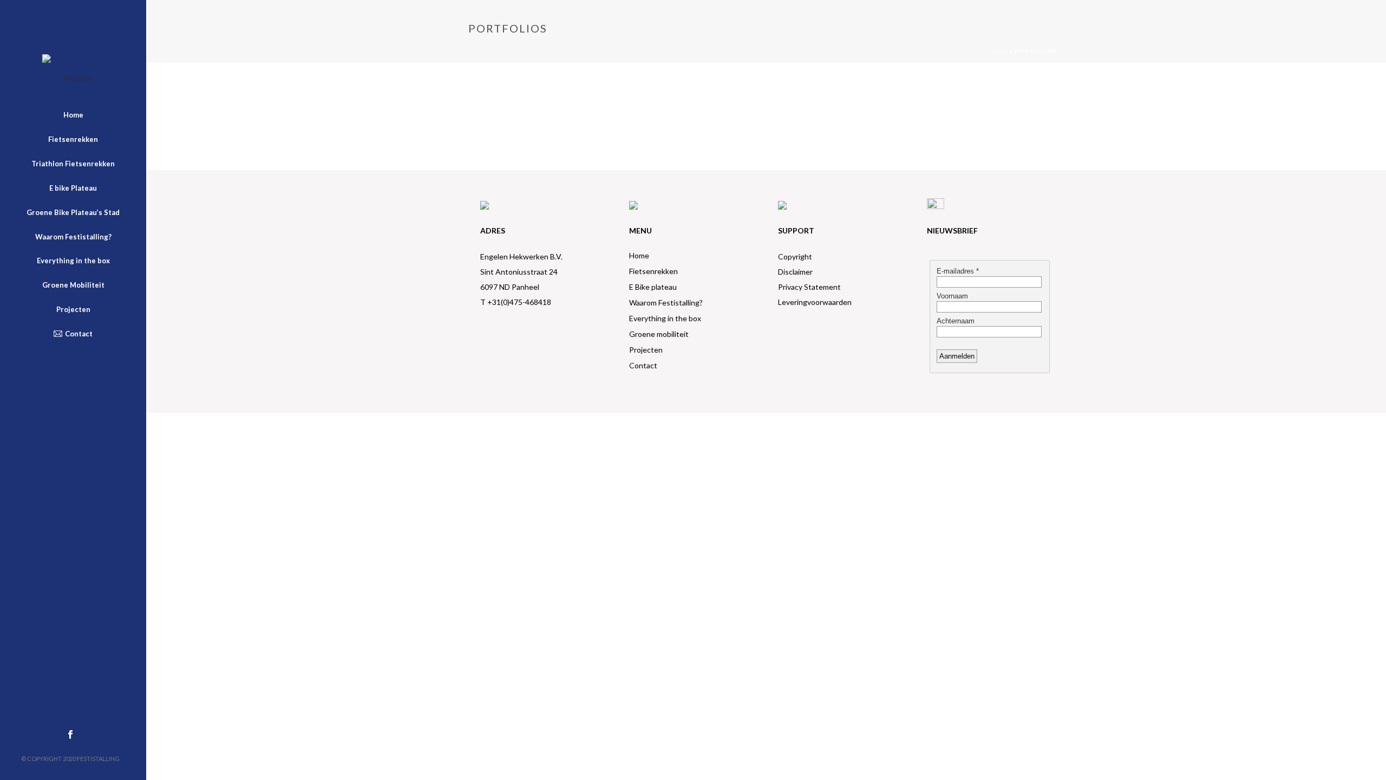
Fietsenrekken (653, 271)
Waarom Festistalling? (666, 302)
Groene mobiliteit (659, 334)
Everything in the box (665, 318)
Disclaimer (795, 271)
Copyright (795, 256)
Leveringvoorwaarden (815, 302)
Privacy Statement (809, 286)
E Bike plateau (653, 286)
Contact (643, 365)
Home (998, 51)
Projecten (646, 349)
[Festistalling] (73, 78)
